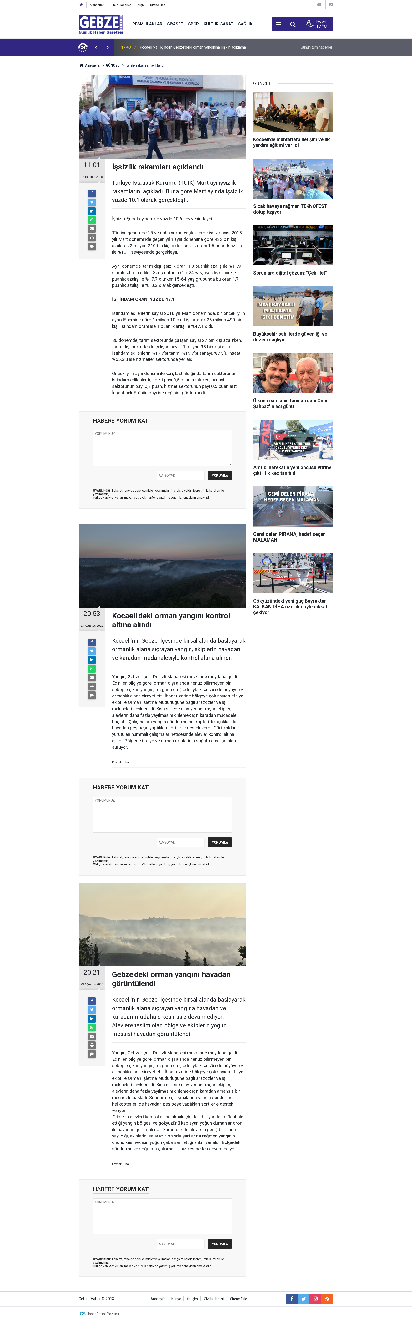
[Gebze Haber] (101, 23)
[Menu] (278, 24)
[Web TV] (319, 4)
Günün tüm (317, 47)
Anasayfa (92, 65)
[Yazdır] (92, 237)
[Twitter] (92, 202)
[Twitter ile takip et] (303, 1299)
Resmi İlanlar (147, 23)
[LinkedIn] (92, 211)
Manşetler (96, 5)
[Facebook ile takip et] (292, 1299)
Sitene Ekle (157, 5)
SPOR (193, 23)
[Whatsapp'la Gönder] (92, 220)
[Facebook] (92, 193)
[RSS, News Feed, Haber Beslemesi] (327, 1299)
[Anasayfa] (81, 5)
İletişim (192, 1299)
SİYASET (175, 23)
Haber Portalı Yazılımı (103, 1314)
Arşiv (140, 5)
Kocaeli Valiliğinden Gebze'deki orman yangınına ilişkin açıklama (193, 47)
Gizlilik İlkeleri (214, 1299)
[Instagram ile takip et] (315, 1299)
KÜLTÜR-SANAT (218, 23)
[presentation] (96, 47)
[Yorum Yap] (92, 246)
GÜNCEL (112, 65)
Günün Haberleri (120, 5)
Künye (176, 1299)
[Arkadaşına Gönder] (92, 229)
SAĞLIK (245, 23)
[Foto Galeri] (330, 4)
